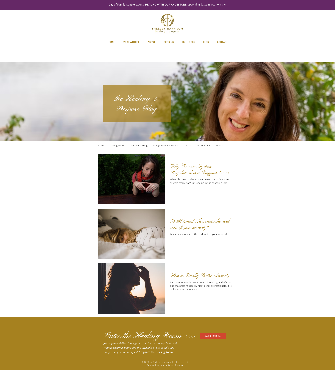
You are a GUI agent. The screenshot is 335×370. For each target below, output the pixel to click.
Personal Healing (139, 146)
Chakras (188, 146)
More (218, 146)
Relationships (204, 146)
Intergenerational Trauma (165, 146)
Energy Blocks (118, 146)
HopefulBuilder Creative (171, 365)
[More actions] (231, 159)
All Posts (102, 146)
